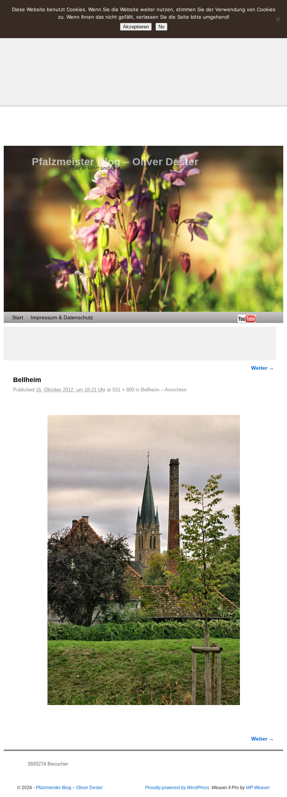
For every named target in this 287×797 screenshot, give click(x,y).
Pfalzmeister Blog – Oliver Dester (115, 161)
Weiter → (262, 368)
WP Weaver (258, 787)
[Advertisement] (143, 52)
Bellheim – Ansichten (163, 390)
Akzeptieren (136, 27)
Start (17, 317)
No (161, 27)
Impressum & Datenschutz (62, 317)
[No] (277, 19)
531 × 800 (123, 390)
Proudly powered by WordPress (177, 787)
